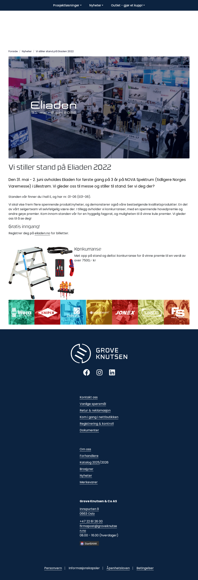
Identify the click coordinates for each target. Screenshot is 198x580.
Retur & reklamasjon (95, 410)
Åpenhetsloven (118, 568)
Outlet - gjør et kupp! (127, 5)
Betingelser (145, 568)
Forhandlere (89, 456)
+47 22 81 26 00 (91, 521)
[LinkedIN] (112, 372)
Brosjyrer (86, 469)
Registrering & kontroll (97, 423)
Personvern (53, 568)
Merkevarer (89, 482)
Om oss (85, 449)
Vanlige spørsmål (93, 404)
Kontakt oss (89, 397)
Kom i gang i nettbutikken (99, 417)
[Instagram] (99, 372)
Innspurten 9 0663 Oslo (89, 511)
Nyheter (95, 5)
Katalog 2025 (90, 462)
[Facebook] (86, 372)
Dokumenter (89, 430)
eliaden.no (42, 233)
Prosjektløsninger (66, 5)
